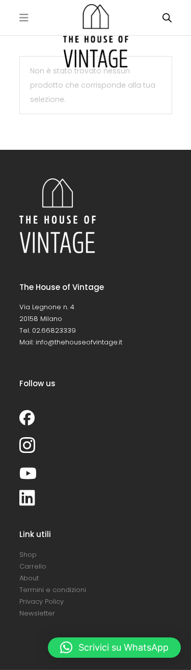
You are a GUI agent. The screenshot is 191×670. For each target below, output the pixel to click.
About (29, 578)
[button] (114, 647)
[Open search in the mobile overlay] (167, 17)
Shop (28, 554)
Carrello (32, 566)
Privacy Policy (41, 601)
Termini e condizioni (52, 590)
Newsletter (37, 613)
